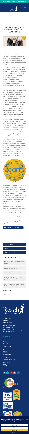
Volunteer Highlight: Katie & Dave (13, 273)
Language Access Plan (9, 359)
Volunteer (5, 351)
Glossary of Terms (7, 354)
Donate (5, 341)
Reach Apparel (7, 362)
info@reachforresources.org (14, 329)
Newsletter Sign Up (9, 252)
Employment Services (13, 228)
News (6, 248)
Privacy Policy (6, 357)
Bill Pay (5, 365)
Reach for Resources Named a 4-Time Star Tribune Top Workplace (14, 285)
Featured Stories (8, 244)
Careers (5, 349)
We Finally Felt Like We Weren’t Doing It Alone (14, 262)
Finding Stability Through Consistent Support (13, 278)
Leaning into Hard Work (10, 268)
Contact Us (6, 344)
